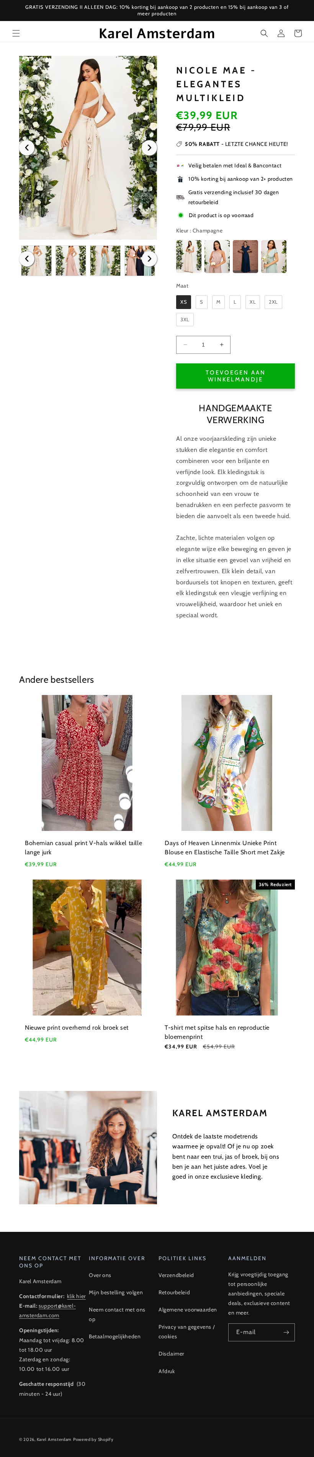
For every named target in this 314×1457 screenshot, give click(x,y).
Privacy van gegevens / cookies (187, 1331)
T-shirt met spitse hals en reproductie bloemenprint (217, 1032)
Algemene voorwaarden (188, 1309)
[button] (16, 33)
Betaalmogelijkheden (115, 1336)
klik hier (76, 1296)
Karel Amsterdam (54, 1439)
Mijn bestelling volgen (116, 1292)
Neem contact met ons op (117, 1314)
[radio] (188, 256)
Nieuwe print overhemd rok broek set (77, 1027)
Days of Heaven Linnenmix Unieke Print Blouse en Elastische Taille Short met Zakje (225, 847)
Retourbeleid (174, 1292)
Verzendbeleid (176, 1275)
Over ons (100, 1275)
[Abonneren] (286, 1332)
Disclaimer (171, 1353)
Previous (26, 147)
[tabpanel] (88, 148)
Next (149, 147)
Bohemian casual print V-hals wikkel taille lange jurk (83, 847)
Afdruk (167, 1371)
